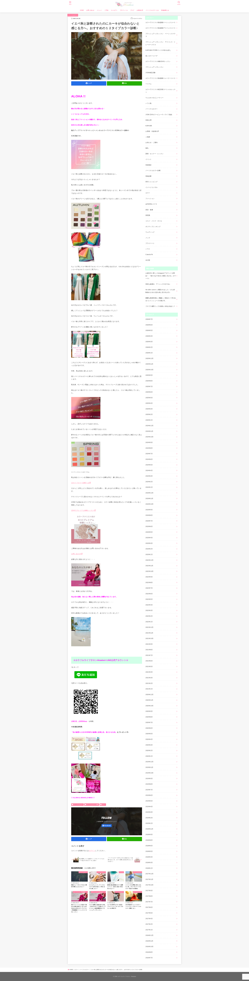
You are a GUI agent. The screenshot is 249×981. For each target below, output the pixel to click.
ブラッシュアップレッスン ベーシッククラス (160, 35)
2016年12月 (149, 935)
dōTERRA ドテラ (151, 204)
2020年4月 (149, 739)
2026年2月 (149, 347)
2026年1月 (149, 353)
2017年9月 (149, 890)
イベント (148, 159)
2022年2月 (149, 616)
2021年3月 (149, 677)
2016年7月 (149, 958)
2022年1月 (149, 622)
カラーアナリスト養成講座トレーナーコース (160, 78)
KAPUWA (149, 126)
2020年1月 (149, 756)
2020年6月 (149, 728)
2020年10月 (149, 706)
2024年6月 (149, 459)
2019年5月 (149, 801)
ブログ (132, 10)
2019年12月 (149, 761)
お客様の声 (140, 10)
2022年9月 (149, 577)
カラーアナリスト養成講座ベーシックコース (160, 22)
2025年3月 (149, 409)
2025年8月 (149, 381)
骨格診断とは (165, 10)
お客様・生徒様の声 (152, 131)
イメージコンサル (151, 187)
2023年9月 (149, 510)
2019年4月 (149, 806)
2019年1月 (149, 823)
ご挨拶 (148, 137)
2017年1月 (149, 930)
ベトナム (148, 84)
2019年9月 (149, 778)
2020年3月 (149, 745)
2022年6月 (149, 593)
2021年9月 (149, 644)
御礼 (147, 148)
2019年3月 (149, 812)
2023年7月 (149, 521)
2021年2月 (149, 683)
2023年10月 (149, 504)
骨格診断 (148, 176)
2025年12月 (149, 358)
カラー (103, 804)
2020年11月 (149, 700)
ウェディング (150, 232)
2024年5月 (149, 465)
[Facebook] (107, 825)
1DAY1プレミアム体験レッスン (82, 510)
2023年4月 (149, 537)
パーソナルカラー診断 (92, 804)
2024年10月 (149, 437)
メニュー (99, 10)
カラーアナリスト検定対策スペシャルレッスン (160, 91)
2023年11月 (149, 498)
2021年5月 (149, 666)
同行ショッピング (151, 181)
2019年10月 (149, 773)
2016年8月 (149, 952)
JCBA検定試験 (150, 72)
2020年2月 (149, 750)
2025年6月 (149, 392)
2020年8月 (149, 717)
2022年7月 (149, 588)
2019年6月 (149, 795)
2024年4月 (149, 470)
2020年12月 (149, 694)
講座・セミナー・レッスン (154, 153)
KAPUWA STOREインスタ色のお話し (158, 50)
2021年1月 (149, 689)
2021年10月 (149, 638)
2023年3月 (149, 543)
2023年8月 (149, 515)
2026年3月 (149, 341)
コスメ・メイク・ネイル (154, 221)
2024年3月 (149, 476)
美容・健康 (149, 210)
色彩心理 (148, 120)
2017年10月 (149, 885)
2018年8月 (149, 840)
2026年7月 (149, 319)
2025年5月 (149, 397)
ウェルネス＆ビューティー (154, 97)
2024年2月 (149, 481)
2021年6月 (149, 661)
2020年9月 (149, 711)
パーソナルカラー (73, 15)
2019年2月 (149, 818)
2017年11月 (149, 879)
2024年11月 (149, 431)
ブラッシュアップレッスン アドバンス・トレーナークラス (160, 43)
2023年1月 (149, 554)
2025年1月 (149, 420)
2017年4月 (149, 918)
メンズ (148, 238)
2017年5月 (149, 913)
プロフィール (124, 10)
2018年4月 (149, 857)
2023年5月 (149, 532)
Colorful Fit (149, 254)
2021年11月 (149, 633)
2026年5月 (149, 330)
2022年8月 (149, 582)
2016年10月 (149, 946)
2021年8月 (149, 649)
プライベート (150, 243)
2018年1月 (149, 868)
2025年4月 (149, 403)
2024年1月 (149, 487)
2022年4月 (149, 605)
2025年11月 (149, 364)
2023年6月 (149, 526)
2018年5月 (149, 851)
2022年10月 (149, 571)
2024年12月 (149, 425)
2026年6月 (149, 325)
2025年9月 (149, 375)
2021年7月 (149, 655)
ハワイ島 (148, 103)
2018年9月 (149, 834)
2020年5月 (149, 733)
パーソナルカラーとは (152, 10)
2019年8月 (149, 784)
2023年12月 (149, 493)
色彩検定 (148, 165)
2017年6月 (149, 907)
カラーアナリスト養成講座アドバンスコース (160, 28)
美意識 (148, 215)
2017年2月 (149, 924)
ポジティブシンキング (153, 226)
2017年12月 (149, 874)
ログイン (92, 850)
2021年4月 (149, 672)
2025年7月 (149, 386)
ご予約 (106, 10)
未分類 (148, 260)
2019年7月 (149, 790)
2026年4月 (149, 336)
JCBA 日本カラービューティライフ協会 (159, 114)
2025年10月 (149, 369)
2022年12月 (149, 560)
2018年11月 (149, 829)
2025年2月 (149, 414)
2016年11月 (149, 941)
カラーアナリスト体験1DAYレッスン (158, 61)
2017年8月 (149, 896)
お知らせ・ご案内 (151, 142)
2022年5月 (149, 599)
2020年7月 (149, 722)
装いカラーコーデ (151, 56)
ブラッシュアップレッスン (154, 67)
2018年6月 (149, 845)
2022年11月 (149, 565)
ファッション (150, 198)
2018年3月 (149, 862)
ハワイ (148, 249)
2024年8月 (149, 448)
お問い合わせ (90, 10)
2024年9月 (149, 442)
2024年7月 (149, 453)
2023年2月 (149, 549)
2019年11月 (149, 767)
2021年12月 (149, 627)
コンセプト (114, 10)
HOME (82, 10)
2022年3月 (149, 610)
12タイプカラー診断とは (80, 483)
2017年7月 (149, 902)
